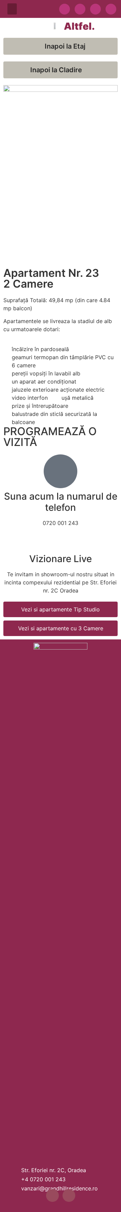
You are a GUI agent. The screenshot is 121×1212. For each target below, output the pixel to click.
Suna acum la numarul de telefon (60, 502)
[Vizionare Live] (60, 542)
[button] (12, 9)
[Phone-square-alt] (95, 9)
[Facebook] (64, 9)
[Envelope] (111, 9)
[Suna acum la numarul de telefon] (60, 471)
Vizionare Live (60, 558)
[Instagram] (80, 9)
